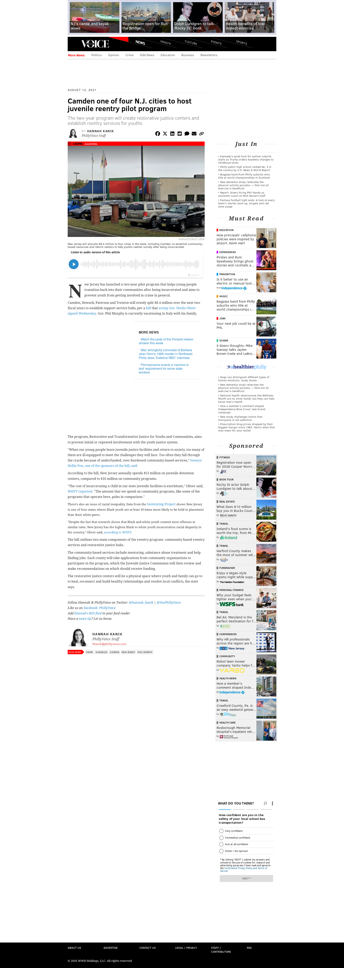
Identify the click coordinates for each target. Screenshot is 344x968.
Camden (114, 652)
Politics (96, 55)
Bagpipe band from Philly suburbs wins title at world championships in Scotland (244, 175)
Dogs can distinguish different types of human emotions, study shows (243, 378)
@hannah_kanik (141, 602)
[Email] (194, 134)
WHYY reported (80, 491)
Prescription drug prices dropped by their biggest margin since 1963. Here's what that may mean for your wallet (246, 427)
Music (223, 296)
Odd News (147, 55)
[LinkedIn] (172, 134)
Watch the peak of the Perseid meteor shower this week (166, 341)
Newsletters (208, 55)
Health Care (227, 722)
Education (168, 55)
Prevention (227, 274)
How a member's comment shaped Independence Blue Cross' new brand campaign (241, 409)
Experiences (227, 252)
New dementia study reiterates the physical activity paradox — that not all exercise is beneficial (243, 185)
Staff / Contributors (221, 949)
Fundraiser (227, 568)
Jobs (222, 318)
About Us (74, 947)
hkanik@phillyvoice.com (109, 644)
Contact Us (147, 947)
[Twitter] (165, 134)
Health (165, 42)
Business (187, 55)
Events (216, 42)
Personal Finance (231, 590)
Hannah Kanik (100, 131)
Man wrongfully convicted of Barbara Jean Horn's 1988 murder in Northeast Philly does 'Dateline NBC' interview (165, 354)
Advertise (111, 947)
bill (148, 308)
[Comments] (187, 134)
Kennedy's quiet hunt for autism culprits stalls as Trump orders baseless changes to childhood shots (246, 159)
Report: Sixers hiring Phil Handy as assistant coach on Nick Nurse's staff (241, 194)
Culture (191, 42)
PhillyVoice (95, 44)
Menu (74, 44)
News (140, 42)
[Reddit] (179, 134)
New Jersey (128, 652)
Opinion (113, 55)
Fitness (224, 457)
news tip (85, 619)
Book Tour (226, 479)
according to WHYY (117, 532)
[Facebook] (157, 134)
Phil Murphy (145, 652)
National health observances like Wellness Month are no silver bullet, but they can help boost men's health (246, 398)
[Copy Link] (201, 134)
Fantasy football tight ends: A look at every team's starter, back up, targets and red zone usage (246, 203)
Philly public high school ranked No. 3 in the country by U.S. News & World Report (244, 168)
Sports (241, 42)
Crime (129, 55)
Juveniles (90, 144)
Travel (223, 523)
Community (227, 656)
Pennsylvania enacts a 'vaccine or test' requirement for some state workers (164, 368)
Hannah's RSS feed (88, 613)
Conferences (228, 634)
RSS (249, 947)
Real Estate (227, 501)
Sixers (223, 340)
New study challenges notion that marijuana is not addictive (240, 418)
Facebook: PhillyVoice (100, 608)
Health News (227, 678)
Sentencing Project (161, 504)
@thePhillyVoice (169, 602)
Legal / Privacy (186, 947)
